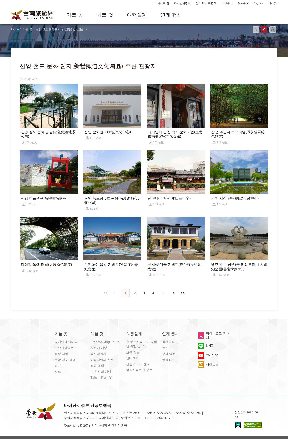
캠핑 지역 (61, 354)
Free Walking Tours (104, 342)
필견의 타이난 (172, 342)
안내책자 (132, 358)
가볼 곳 (74, 15)
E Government (238, 425)
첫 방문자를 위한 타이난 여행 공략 (141, 344)
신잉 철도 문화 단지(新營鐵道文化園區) (60, 29)
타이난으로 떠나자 (217, 335)
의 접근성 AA (253, 425)
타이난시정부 (182, 3)
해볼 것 (105, 15)
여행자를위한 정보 (139, 370)
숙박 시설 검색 (100, 372)
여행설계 (137, 15)
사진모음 (212, 364)
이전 (115, 293)
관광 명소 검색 (65, 360)
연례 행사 (171, 15)
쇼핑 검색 (97, 366)
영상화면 (168, 360)
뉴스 (165, 348)
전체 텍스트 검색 (206, 3)
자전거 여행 (98, 348)
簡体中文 (243, 3)
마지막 (182, 293)
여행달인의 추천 (101, 360)
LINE (209, 346)
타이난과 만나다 (66, 342)
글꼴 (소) (256, 29)
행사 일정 (168, 354)
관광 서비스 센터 (138, 364)
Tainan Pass (99, 378)
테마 (58, 366)
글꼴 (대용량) (272, 29)
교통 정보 (133, 352)
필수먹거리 (98, 354)
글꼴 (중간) (264, 29)
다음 (173, 293)
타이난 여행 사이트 (32, 14)
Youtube (212, 355)
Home (15, 29)
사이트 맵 (163, 3)
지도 (58, 372)
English (258, 3)
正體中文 (227, 3)
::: (153, 3)
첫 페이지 (105, 293)
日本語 (272, 3)
